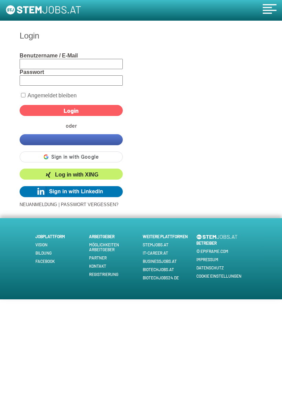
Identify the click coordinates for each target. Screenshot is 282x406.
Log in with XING (76, 175)
